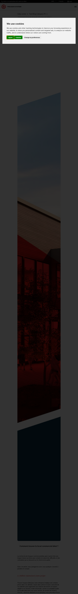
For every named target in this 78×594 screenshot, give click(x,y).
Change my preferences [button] (32, 37)
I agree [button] (10, 37)
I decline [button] (18, 37)
